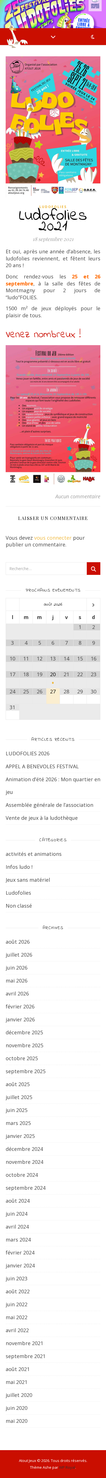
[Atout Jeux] (17, 36)
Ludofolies (53, 206)
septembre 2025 (26, 1071)
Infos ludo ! (19, 866)
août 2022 (18, 1291)
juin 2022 (16, 1304)
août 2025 (18, 1084)
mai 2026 (16, 980)
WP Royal (67, 1467)
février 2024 (20, 1252)
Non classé (19, 905)
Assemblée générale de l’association (49, 804)
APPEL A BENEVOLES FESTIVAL (42, 766)
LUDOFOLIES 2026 (27, 753)
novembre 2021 (24, 1343)
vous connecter (53, 537)
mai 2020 (16, 1420)
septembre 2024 (26, 1187)
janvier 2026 (20, 1019)
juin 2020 (16, 1408)
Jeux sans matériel (28, 879)
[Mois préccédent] (12, 605)
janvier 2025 (20, 1136)
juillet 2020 (19, 1395)
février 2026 (20, 1006)
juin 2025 (16, 1110)
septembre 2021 (26, 1356)
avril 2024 (17, 1226)
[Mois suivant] (93, 605)
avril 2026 (17, 993)
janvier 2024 (20, 1265)
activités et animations (34, 853)
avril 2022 (17, 1330)
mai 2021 (16, 1382)
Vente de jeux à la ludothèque (42, 817)
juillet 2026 (19, 954)
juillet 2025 (19, 1097)
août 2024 (18, 1200)
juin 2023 (16, 1278)
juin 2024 (16, 1213)
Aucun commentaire (77, 496)
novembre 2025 (24, 1045)
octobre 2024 (22, 1174)
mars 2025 (18, 1123)
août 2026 (18, 941)
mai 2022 (16, 1317)
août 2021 (18, 1369)
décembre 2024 (24, 1149)
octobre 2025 (22, 1058)
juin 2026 (16, 967)
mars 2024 (18, 1239)
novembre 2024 (24, 1161)
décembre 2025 (24, 1032)
